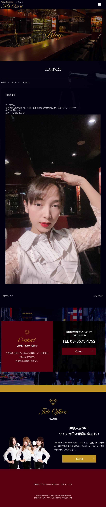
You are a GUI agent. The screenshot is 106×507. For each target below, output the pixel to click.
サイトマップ (66, 484)
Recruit (79, 459)
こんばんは (98, 296)
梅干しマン (8, 296)
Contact (78, 351)
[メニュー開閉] (99, 4)
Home (36, 484)
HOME (3, 82)
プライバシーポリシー (50, 484)
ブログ (13, 82)
